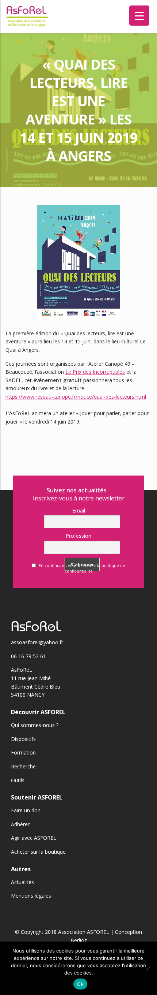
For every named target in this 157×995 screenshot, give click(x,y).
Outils (17, 780)
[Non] (148, 968)
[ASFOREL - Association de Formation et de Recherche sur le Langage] (27, 16)
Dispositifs (23, 738)
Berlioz (78, 940)
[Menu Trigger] (139, 15)
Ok (80, 984)
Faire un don (26, 810)
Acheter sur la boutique (38, 851)
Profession (78, 535)
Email (78, 510)
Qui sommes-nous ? (34, 725)
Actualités (22, 882)
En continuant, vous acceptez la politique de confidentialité (81, 568)
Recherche (23, 766)
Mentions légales (31, 895)
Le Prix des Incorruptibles (95, 371)
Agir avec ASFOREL (33, 837)
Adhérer (20, 824)
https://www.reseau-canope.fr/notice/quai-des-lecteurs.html (75, 396)
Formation (23, 752)
